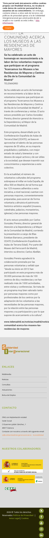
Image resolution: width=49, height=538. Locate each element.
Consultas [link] (6, 384)
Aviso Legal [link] (14, 518)
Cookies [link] (25, 518)
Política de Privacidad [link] (23, 515)
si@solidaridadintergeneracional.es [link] (17, 435)
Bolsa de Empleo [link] (9, 395)
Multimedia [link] (6, 374)
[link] (22, 472)
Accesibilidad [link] (38, 435)
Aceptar (8, 28)
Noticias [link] (5, 379)
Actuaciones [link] (7, 390)
